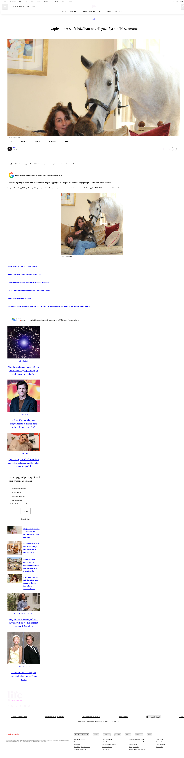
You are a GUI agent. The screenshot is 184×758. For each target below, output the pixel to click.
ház (93, 19)
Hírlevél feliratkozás (19, 717)
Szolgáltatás (139, 734)
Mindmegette (13, 1)
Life (20, 1)
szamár (37, 142)
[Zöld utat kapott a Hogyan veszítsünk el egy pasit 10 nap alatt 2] (23, 648)
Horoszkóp (19, 6)
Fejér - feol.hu (105, 742)
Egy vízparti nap (17, 500)
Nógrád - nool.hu (133, 744)
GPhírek (56, 1)
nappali (24, 142)
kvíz (101, 11)
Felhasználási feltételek (91, 717)
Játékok (70, 1)
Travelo (38, 1)
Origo (4, 1)
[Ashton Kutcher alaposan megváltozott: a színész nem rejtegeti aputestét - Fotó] (23, 396)
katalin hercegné (70, 11)
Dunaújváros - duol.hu (107, 739)
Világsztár (23, 414)
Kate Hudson (24, 666)
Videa (32, 1)
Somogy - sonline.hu (134, 747)
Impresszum (123, 717)
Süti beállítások (153, 717)
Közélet (96, 734)
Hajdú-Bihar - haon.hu (107, 747)
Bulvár (128, 734)
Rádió (150, 734)
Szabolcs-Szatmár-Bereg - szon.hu (137, 749)
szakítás (23, 453)
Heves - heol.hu (105, 749)
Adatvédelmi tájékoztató (54, 717)
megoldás (23, 361)
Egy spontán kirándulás (19, 488)
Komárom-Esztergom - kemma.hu (137, 742)
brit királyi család (23, 613)
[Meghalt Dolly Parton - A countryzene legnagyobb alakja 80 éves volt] (14, 530)
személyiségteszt (115, 11)
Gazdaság (107, 734)
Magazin (117, 734)
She (26, 1)
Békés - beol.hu (77, 744)
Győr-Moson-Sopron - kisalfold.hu (110, 744)
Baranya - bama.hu (78, 742)
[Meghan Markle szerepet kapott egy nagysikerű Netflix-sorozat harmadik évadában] (23, 602)
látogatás (52, 142)
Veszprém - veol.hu (160, 744)
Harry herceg (89, 11)
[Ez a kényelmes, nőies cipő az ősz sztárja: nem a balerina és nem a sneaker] (14, 548)
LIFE (60, 320)
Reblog (63, 1)
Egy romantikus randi (18, 496)
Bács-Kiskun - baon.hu (79, 739)
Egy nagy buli (16, 492)
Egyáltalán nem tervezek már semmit (23, 504)
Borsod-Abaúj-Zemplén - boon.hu (82, 747)
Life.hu (16, 148)
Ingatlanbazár (47, 1)
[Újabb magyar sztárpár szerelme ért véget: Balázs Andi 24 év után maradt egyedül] (23, 442)
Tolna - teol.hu (159, 739)
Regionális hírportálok (81, 734)
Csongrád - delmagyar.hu (80, 749)
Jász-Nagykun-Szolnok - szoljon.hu (137, 739)
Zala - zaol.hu (159, 747)
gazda (66, 142)
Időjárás (31, 6)
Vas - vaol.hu (159, 742)
